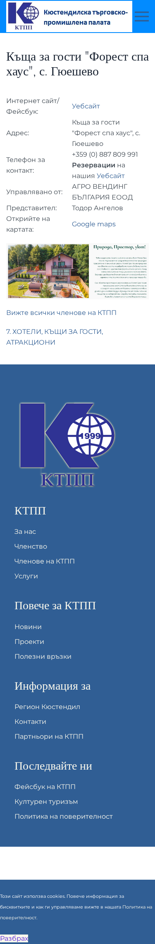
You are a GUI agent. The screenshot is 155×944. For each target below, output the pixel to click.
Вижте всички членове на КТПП (61, 313)
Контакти (30, 722)
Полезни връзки (43, 656)
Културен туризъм (46, 801)
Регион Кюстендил (47, 707)
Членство (30, 546)
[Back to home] (70, 16)
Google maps (94, 224)
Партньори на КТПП (48, 736)
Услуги (26, 576)
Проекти (29, 642)
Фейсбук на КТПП (45, 787)
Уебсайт (86, 106)
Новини (28, 627)
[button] (142, 16)
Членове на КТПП (44, 561)
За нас (25, 531)
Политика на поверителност (63, 816)
